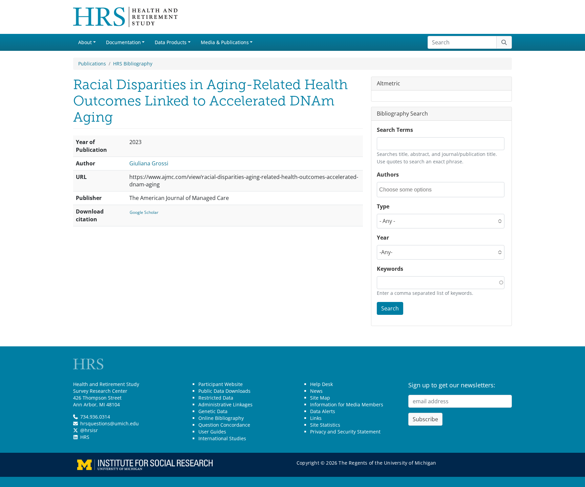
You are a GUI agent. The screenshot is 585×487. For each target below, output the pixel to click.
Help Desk (321, 384)
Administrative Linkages (225, 404)
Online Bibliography (221, 418)
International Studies (222, 438)
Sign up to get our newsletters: (451, 385)
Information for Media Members (346, 404)
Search (390, 308)
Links (316, 418)
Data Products (171, 42)
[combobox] (409, 189)
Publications (92, 63)
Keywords (390, 268)
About (85, 42)
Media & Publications (225, 42)
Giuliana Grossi (148, 163)
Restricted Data (215, 397)
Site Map (320, 397)
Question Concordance (224, 425)
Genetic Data (213, 411)
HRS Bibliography (132, 63)
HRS (84, 437)
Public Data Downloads (224, 391)
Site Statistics (325, 425)
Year (383, 237)
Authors (388, 174)
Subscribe (425, 419)
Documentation (123, 42)
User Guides (212, 431)
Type (383, 206)
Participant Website (220, 384)
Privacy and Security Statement (345, 431)
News (316, 391)
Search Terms (395, 130)
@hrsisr (89, 430)
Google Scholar (144, 212)
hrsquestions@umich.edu (109, 423)
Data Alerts (322, 411)
